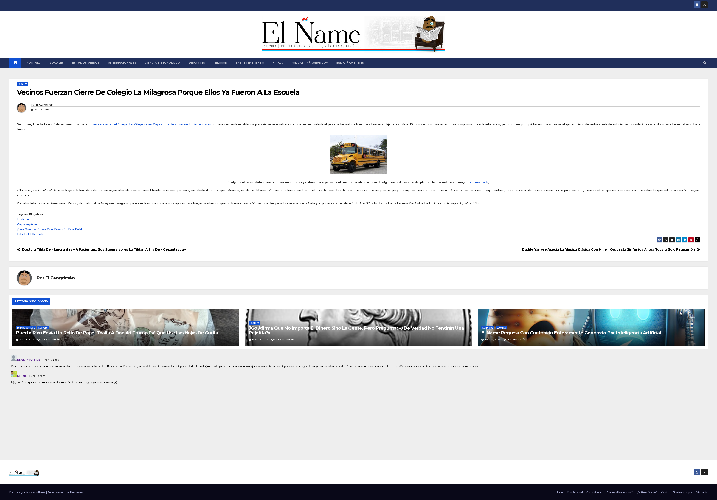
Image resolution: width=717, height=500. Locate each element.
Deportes (197, 62)
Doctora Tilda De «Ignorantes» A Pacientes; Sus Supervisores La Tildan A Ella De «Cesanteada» (104, 249)
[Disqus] (358, 400)
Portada (34, 62)
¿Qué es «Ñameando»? (619, 492)
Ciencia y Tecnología (163, 62)
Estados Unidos (86, 62)
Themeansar (77, 492)
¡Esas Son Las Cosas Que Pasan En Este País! (49, 229)
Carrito (665, 492)
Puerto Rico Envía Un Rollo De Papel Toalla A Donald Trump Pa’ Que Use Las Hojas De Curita (117, 332)
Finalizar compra (682, 492)
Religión (220, 62)
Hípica (277, 62)
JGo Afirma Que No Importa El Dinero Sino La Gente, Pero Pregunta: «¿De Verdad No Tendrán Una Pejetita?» (356, 330)
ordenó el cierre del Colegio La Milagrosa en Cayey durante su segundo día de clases (150, 124)
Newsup (60, 492)
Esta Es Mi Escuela (30, 234)
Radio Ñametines (350, 62)
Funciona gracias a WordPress (27, 492)
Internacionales (122, 62)
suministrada (478, 182)
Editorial (487, 328)
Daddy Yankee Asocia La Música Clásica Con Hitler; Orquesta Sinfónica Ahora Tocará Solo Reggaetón (608, 249)
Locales (57, 62)
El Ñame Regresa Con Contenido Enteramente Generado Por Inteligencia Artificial (571, 332)
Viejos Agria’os (27, 224)
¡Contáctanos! (575, 492)
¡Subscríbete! (594, 492)
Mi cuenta (702, 492)
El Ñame (23, 219)
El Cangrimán (44, 104)
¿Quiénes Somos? (647, 492)
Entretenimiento (250, 62)
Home (559, 492)
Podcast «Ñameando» (309, 62)
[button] (704, 63)
